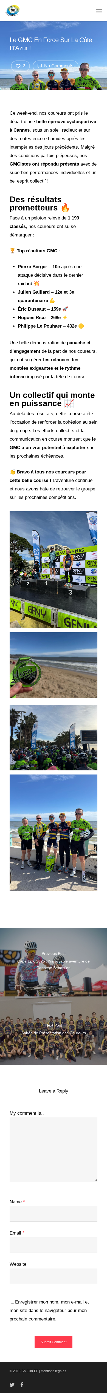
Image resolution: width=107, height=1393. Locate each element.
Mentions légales (53, 1371)
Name (17, 1201)
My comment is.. (27, 1113)
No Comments (58, 65)
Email (17, 1233)
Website (18, 1264)
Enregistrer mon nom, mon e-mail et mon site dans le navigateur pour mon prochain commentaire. (49, 1310)
